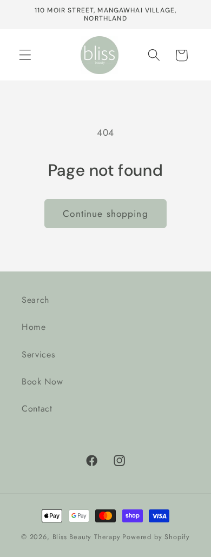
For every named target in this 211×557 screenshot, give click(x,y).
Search (35, 300)
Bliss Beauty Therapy (86, 537)
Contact (37, 408)
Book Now (42, 381)
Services (38, 354)
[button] (25, 55)
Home (34, 327)
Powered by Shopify (156, 537)
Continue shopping (105, 213)
